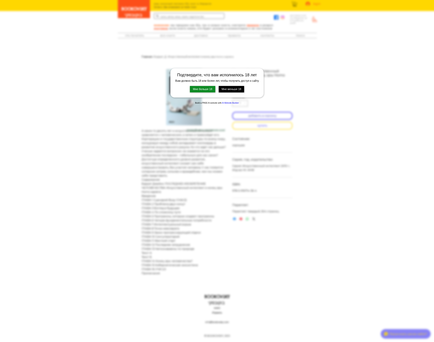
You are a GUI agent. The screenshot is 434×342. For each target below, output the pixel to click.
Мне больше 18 (202, 89)
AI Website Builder (230, 103)
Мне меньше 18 (231, 89)
